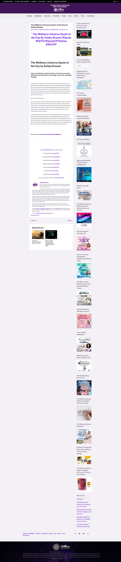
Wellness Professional (40, 213)
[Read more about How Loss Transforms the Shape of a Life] (38, 234)
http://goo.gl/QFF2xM (56, 164)
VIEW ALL (83, 16)
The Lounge (43, 209)
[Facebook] (75, 533)
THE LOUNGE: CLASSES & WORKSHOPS (22, 1)
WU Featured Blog (43, 208)
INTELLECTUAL (47, 16)
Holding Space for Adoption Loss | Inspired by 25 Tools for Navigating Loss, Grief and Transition (83, 519)
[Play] (78, 37)
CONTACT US (49, 1)
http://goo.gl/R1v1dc (55, 160)
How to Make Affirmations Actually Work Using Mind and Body (49, 243)
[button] (118, 2)
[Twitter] (79, 533)
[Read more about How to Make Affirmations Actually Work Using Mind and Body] (51, 234)
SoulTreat (47, 208)
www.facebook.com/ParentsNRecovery (53, 134)
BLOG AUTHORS (90, 16)
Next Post (70, 220)
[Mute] (88, 37)
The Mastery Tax (80, 499)
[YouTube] (83, 533)
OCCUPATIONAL (56, 16)
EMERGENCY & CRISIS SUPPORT (60, 1)
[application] (84, 34)
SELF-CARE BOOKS (41, 1)
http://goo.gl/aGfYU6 (55, 167)
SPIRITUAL (76, 16)
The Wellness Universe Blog (43, 29)
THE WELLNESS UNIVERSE (8, 1)
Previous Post (33, 220)
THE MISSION (33, 1)
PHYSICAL (64, 16)
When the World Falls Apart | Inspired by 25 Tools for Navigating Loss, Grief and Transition (84, 512)
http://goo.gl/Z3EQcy (55, 153)
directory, (37, 208)
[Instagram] (88, 533)
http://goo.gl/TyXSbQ (55, 174)
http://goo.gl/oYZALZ (54, 171)
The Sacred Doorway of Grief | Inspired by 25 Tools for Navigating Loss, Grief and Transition (83, 504)
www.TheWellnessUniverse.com (48, 150)
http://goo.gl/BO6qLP (56, 157)
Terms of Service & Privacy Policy (67, 552)
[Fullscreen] (90, 37)
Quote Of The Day (34, 29)
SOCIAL (70, 16)
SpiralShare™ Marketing (68, 558)
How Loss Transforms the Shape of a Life (36, 242)
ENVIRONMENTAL (38, 16)
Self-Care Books (58, 208)
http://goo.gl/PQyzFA (60, 177)
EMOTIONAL (29, 16)
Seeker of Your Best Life (49, 213)
